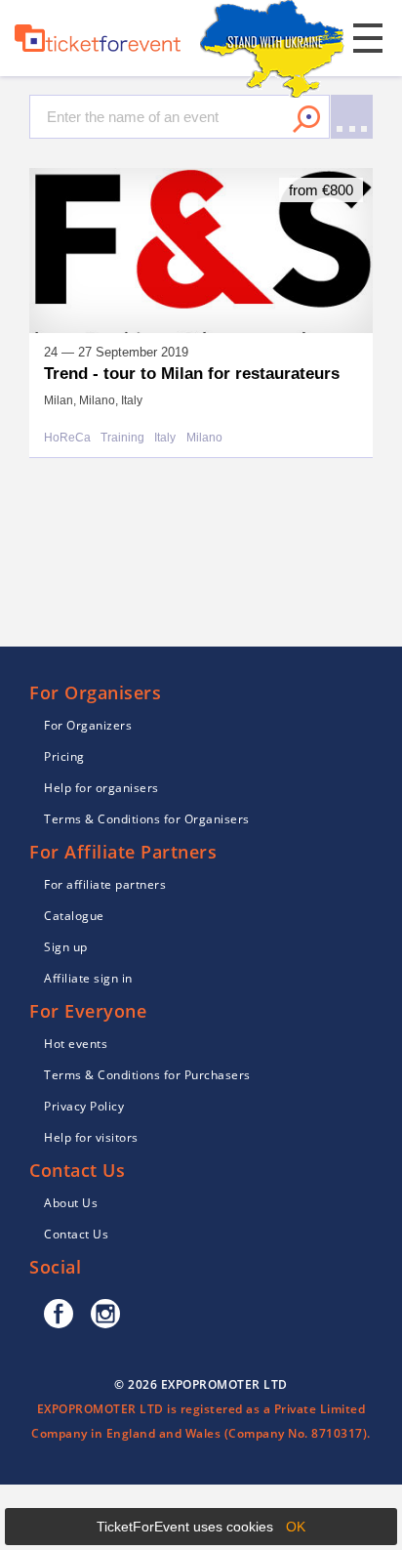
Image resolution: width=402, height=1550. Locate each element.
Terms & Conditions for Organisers (147, 819)
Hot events (75, 1043)
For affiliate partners (105, 884)
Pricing (64, 756)
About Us (71, 1202)
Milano (204, 438)
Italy (165, 438)
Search (306, 119)
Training (122, 438)
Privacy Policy (84, 1106)
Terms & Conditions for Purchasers (147, 1075)
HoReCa (67, 438)
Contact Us (76, 1234)
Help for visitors (91, 1137)
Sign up (66, 947)
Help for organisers (101, 787)
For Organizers (88, 725)
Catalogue (74, 915)
